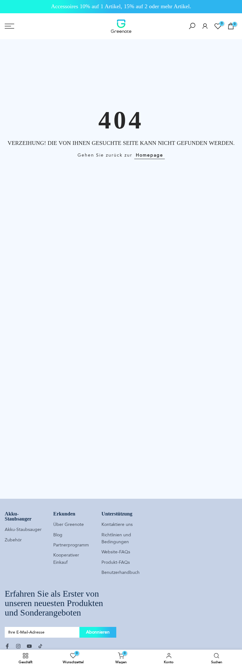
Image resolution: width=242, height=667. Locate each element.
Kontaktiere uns (117, 524)
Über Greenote (68, 524)
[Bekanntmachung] (121, 6)
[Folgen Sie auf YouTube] (29, 646)
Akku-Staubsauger (23, 530)
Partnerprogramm (71, 545)
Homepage (149, 155)
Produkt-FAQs (115, 562)
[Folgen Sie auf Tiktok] (40, 646)
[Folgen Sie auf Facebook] (7, 646)
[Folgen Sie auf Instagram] (18, 646)
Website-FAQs (115, 552)
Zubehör (13, 540)
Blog (57, 535)
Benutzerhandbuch (120, 572)
